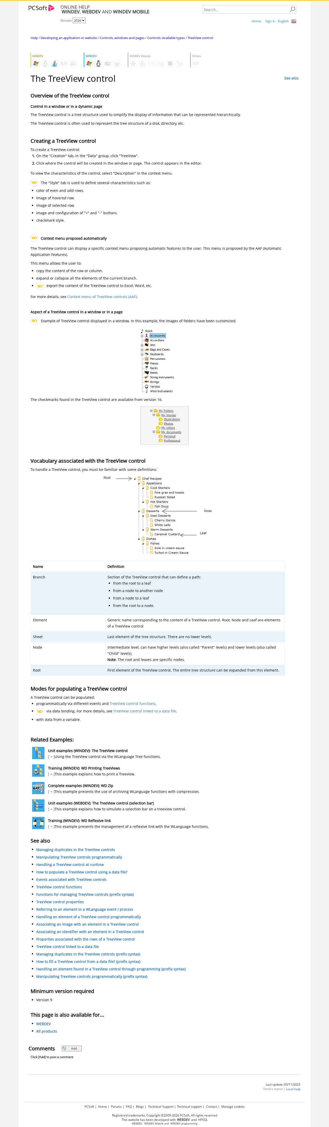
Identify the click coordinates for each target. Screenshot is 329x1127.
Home (256, 21)
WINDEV (175, 1123)
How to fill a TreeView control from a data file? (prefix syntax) (88, 961)
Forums (116, 1106)
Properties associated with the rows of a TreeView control (85, 939)
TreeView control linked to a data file (144, 711)
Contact (211, 1106)
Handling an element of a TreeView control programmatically (88, 916)
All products (46, 1031)
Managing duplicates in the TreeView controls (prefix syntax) (88, 954)
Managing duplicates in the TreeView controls (75, 849)
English (283, 21)
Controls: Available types (166, 37)
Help (34, 37)
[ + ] (50, 756)
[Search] (292, 9)
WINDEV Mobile (153, 1123)
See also (291, 78)
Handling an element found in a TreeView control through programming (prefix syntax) (111, 969)
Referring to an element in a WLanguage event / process (84, 909)
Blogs (140, 1106)
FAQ (129, 1106)
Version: (66, 20)
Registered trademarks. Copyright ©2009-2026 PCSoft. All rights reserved (164, 1115)
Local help (293, 1089)
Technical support (189, 1106)
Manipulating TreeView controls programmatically (79, 857)
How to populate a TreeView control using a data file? (81, 872)
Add (74, 1048)
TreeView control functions (133, 703)
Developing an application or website (69, 37)
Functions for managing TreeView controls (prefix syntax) (85, 894)
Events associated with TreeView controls (71, 879)
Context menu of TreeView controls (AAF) (102, 296)
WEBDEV (43, 1023)
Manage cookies (233, 1106)
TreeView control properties (60, 901)
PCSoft (89, 1106)
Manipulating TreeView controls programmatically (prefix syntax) (91, 976)
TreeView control (200, 37)
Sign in (270, 21)
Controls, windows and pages (122, 37)
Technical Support (160, 1106)
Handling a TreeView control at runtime (70, 864)
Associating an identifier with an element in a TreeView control (90, 931)
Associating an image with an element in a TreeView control (87, 924)
